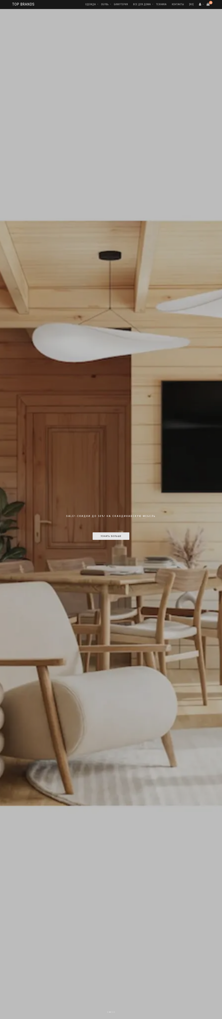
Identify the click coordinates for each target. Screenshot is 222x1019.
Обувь (105, 4)
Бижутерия (121, 4)
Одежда (90, 4)
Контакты (178, 4)
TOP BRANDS (23, 4)
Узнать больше (111, 536)
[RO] (191, 4)
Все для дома (142, 4)
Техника (161, 4)
